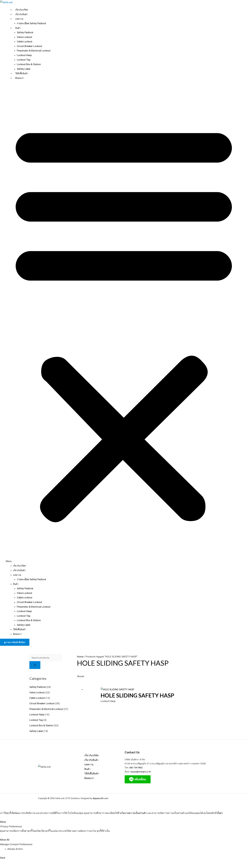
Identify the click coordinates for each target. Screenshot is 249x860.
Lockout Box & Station (29, 64)
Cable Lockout (24, 41)
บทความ (19, 19)
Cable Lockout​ (37, 697)
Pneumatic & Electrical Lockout (33, 50)
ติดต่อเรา (19, 78)
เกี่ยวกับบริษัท (21, 10)
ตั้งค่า (220, 813)
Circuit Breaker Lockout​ (42, 703)
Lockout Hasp (24, 55)
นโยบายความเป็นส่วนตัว (133, 813)
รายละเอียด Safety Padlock (31, 23)
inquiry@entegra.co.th (140, 771)
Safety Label (23, 68)
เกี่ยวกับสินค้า (21, 14)
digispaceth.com (100, 798)
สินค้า (18, 28)
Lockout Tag (23, 59)
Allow (3, 821)
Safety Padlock (25, 32)
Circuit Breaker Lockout (29, 46)
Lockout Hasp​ (36, 714)
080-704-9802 (136, 767)
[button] (124, 324)
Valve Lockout (24, 37)
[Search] (34, 665)
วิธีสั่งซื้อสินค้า (21, 73)
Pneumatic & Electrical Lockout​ (46, 709)
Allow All (4, 839)
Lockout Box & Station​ (41, 725)
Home (80, 656)
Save (2, 857)
